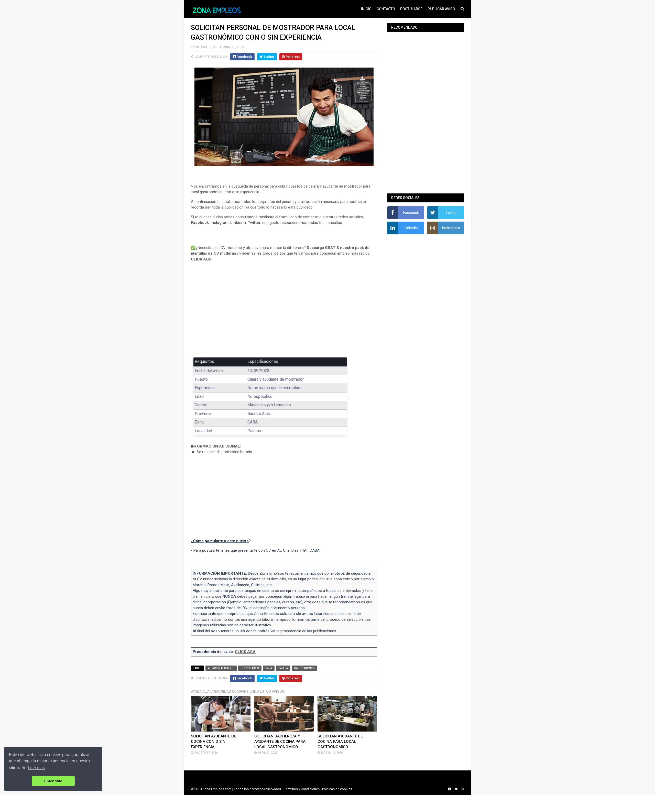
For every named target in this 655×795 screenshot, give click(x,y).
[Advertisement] (284, 313)
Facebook (200, 222)
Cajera (283, 668)
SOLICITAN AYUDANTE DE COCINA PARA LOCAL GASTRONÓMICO (340, 741)
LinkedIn (238, 222)
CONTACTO (386, 9)
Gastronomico (304, 668)
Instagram (219, 222)
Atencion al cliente (221, 668)
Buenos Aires (250, 668)
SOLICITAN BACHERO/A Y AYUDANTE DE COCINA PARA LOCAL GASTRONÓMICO (279, 741)
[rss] (462, 789)
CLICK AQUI (201, 259)
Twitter (254, 222)
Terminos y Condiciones (302, 789)
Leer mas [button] (36, 768)
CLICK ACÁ (245, 651)
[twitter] (456, 789)
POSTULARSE (411, 9)
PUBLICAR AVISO (441, 9)
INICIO (366, 9)
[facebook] (449, 789)
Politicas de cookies (337, 789)
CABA (268, 668)
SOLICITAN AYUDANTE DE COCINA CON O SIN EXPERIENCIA (213, 741)
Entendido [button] (53, 781)
